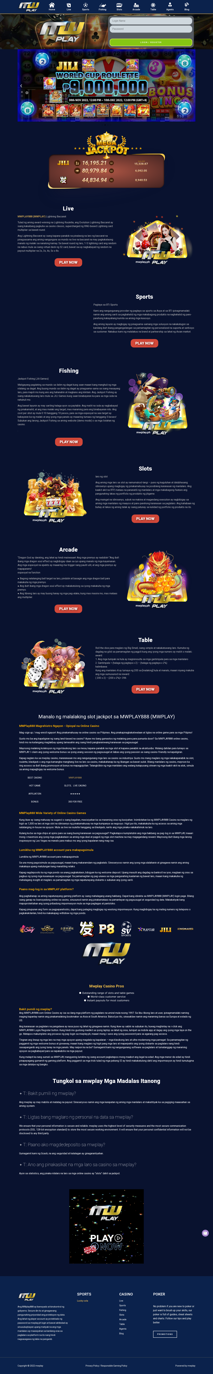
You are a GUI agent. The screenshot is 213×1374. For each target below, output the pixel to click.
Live (69, 9)
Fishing (102, 9)
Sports (85, 9)
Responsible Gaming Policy (114, 1365)
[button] (21, 86)
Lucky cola (82, 1301)
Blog (186, 9)
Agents (170, 9)
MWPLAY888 (75, 777)
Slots (119, 9)
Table (153, 9)
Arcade (136, 9)
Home (52, 9)
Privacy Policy (92, 1365)
